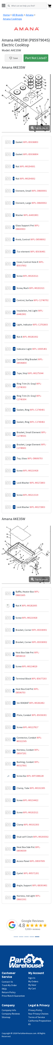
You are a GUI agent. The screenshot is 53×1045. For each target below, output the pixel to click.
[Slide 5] (37, 936)
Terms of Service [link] (36, 1017)
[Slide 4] (32, 936)
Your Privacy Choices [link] (38, 1013)
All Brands (17, 15)
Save (15, 58)
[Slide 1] (16, 936)
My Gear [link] (32, 984)
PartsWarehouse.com (27, 1033)
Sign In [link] (31, 977)
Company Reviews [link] (11, 1013)
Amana (29, 15)
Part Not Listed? (36, 58)
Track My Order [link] (9, 985)
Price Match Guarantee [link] (13, 995)
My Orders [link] (33, 981)
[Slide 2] (21, 936)
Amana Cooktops (12, 19)
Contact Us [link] (7, 981)
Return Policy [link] (8, 992)
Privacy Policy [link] (35, 1010)
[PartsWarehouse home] (26, 960)
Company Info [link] (9, 1010)
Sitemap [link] (6, 1017)
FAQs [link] (4, 988)
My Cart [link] (32, 988)
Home (6, 15)
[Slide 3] (26, 936)
